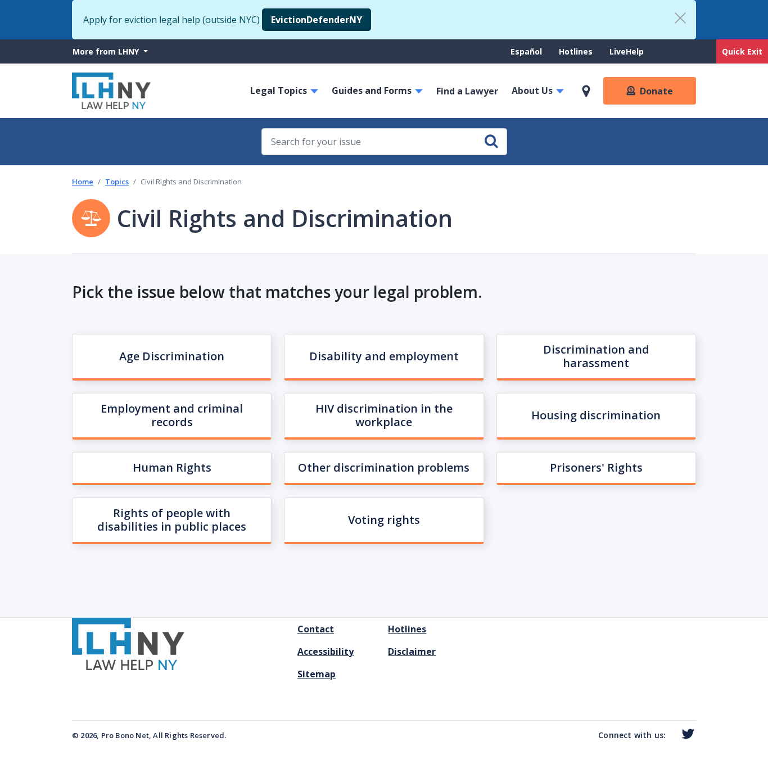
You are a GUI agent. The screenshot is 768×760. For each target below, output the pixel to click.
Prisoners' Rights (596, 467)
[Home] (111, 91)
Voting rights (384, 519)
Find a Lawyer (467, 91)
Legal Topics (278, 90)
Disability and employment (384, 356)
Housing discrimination (596, 415)
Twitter (685, 734)
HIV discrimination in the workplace (384, 415)
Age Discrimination (171, 356)
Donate (656, 91)
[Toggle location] (586, 91)
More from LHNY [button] (107, 51)
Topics (117, 182)
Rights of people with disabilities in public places (171, 519)
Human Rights (172, 467)
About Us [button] (532, 90)
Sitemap (316, 674)
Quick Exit (742, 51)
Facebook (670, 736)
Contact (315, 629)
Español (526, 51)
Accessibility (325, 651)
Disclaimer (412, 651)
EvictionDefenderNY (316, 19)
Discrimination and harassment (596, 356)
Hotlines (576, 51)
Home (82, 182)
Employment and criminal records (172, 415)
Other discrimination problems (383, 467)
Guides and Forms (372, 90)
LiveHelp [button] (626, 51)
